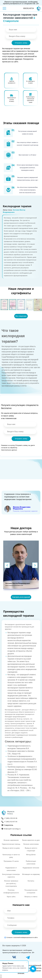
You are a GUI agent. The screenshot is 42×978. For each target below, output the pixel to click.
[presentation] (7, 565)
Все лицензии (21, 316)
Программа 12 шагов (11, 861)
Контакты (31, 881)
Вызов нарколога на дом (31, 840)
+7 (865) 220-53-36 (10, 818)
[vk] (14, 957)
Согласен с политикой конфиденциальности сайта (22, 937)
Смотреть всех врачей (21, 597)
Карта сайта (11, 896)
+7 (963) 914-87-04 (10, 821)
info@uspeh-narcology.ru (12, 829)
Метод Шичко (31, 854)
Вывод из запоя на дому (11, 848)
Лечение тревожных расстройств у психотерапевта (11, 883)
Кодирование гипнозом (31, 868)
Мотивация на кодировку (31, 874)
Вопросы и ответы (31, 896)
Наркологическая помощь (11, 844)
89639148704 (28, 8)
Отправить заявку (21, 43)
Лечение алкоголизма (31, 844)
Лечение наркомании (11, 840)
